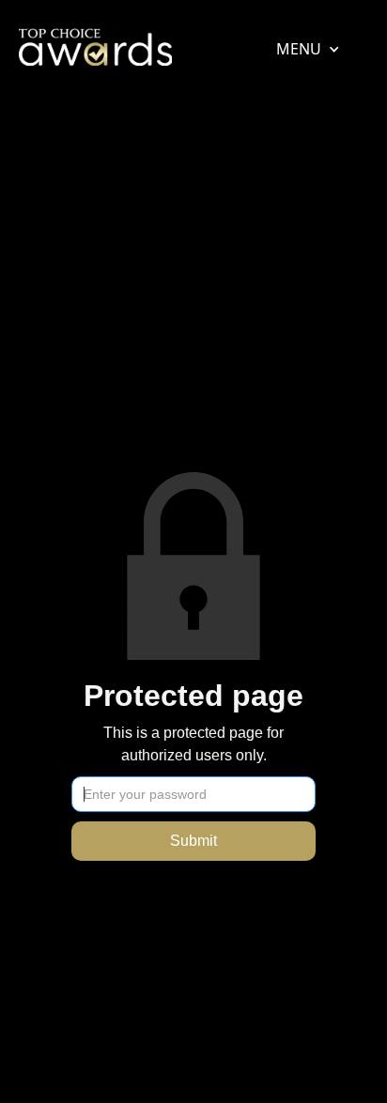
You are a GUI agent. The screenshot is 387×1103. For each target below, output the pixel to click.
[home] (95, 51)
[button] (299, 49)
